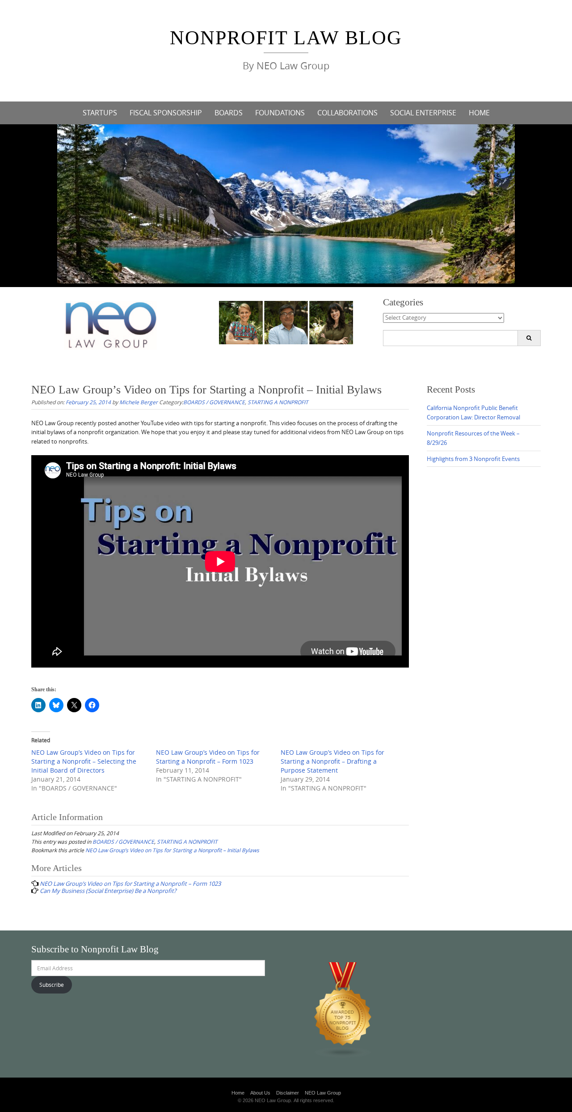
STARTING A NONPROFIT (278, 402)
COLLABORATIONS (347, 113)
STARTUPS (100, 113)
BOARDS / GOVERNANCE (214, 402)
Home (237, 1092)
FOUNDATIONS (280, 113)
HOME (479, 113)
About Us (260, 1092)
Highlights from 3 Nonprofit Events (473, 459)
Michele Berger (138, 402)
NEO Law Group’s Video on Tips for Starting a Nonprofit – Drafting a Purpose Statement (332, 761)
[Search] (529, 338)
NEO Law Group (323, 1092)
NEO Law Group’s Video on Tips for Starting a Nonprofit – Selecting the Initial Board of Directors (83, 761)
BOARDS (228, 113)
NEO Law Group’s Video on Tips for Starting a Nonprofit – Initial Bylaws (172, 850)
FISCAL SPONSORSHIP (166, 113)
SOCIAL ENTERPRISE (423, 113)
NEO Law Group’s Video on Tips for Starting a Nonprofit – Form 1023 (208, 756)
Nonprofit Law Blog (286, 38)
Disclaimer (287, 1092)
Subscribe (51, 984)
